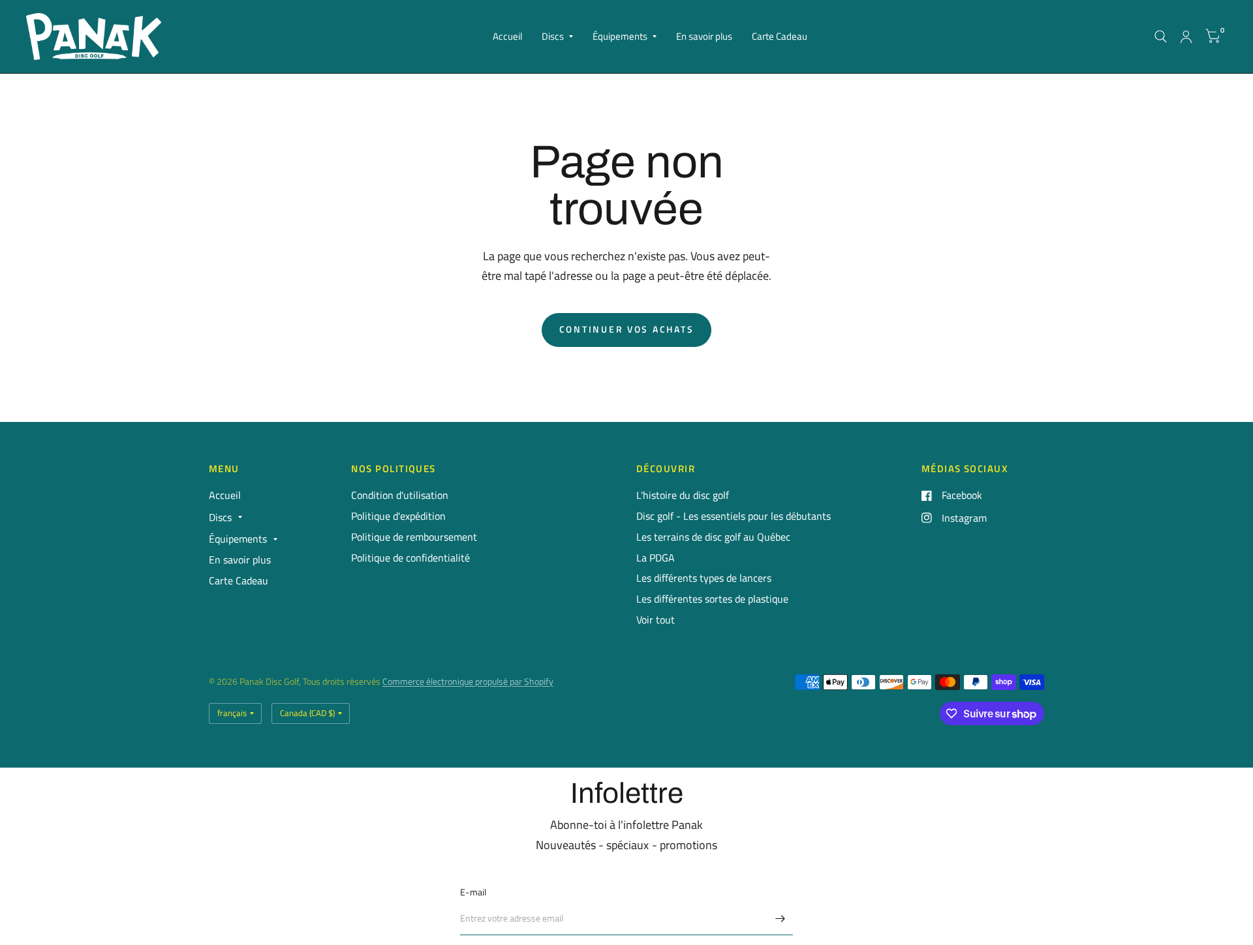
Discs (553, 36)
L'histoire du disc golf (682, 495)
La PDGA (655, 557)
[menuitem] (507, 37)
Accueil (507, 36)
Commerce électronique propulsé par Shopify (467, 681)
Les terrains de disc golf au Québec (713, 537)
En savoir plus (704, 36)
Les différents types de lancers (703, 578)
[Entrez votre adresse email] (780, 918)
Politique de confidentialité (410, 557)
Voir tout (655, 619)
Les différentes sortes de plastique (712, 599)
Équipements (620, 36)
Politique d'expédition (398, 516)
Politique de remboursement (414, 537)
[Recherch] (1160, 36)
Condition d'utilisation (399, 495)
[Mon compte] (1186, 36)
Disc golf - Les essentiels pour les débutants (733, 516)
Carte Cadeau (779, 36)
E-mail (473, 892)
